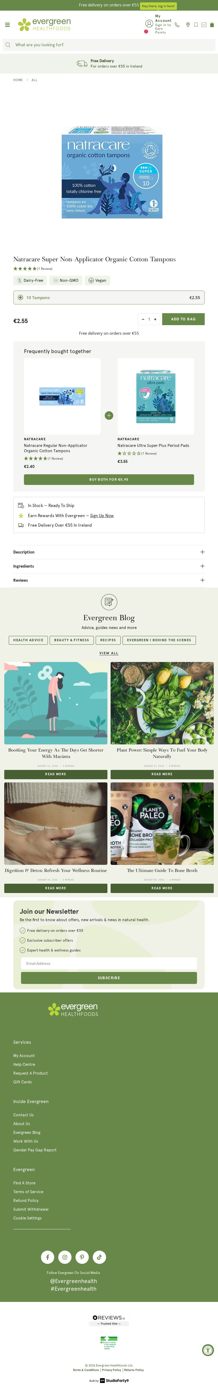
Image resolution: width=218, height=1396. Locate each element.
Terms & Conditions (86, 1370)
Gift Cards (22, 1082)
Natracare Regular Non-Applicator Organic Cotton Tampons (55, 448)
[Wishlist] (196, 24)
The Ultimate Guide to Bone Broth (162, 870)
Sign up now (102, 515)
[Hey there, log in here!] (149, 24)
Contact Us (23, 1115)
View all (109, 653)
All (34, 80)
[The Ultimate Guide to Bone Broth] (162, 823)
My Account (24, 1055)
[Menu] (7, 25)
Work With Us (25, 1141)
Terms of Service (28, 1191)
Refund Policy (26, 1200)
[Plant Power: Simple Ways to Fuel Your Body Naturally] (162, 703)
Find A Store (24, 1183)
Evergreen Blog (26, 1132)
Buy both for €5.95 (108, 479)
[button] (109, 269)
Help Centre (24, 1064)
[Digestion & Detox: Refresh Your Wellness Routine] (55, 823)
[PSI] (109, 1348)
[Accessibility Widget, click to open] (208, 1350)
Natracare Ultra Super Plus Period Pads (153, 445)
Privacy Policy (111, 1370)
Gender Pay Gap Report (35, 1150)
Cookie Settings (27, 1218)
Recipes (108, 640)
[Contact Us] (177, 24)
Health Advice (28, 640)
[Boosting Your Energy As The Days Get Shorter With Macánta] (55, 703)
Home (18, 80)
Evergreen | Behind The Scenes (159, 640)
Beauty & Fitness (71, 640)
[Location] (186, 24)
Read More (55, 774)
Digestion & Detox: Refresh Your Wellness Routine (56, 870)
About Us (21, 1123)
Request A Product (30, 1073)
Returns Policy (134, 1370)
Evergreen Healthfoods (111, 1365)
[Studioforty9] (109, 1381)
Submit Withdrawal (30, 1209)
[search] (8, 45)
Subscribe (109, 978)
